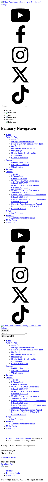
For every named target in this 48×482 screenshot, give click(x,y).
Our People (15, 146)
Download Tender (8, 457)
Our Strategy (16, 151)
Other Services (17, 167)
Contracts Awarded (19, 178)
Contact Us (10, 222)
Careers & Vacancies (19, 158)
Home (8, 134)
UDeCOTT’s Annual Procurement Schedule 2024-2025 (25, 186)
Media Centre (11, 220)
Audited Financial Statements (23, 218)
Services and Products (20, 165)
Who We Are (11, 137)
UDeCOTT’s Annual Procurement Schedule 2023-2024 (25, 191)
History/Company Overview (22, 141)
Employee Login (13, 473)
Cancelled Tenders (18, 208)
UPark (8, 211)
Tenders (9, 171)
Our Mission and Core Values (23, 148)
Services (9, 160)
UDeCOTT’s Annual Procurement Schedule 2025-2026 (25, 182)
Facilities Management (20, 162)
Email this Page (7, 464)
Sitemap (9, 471)
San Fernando (17, 213)
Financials (10, 215)
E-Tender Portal (17, 176)
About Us (15, 139)
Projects (9, 169)
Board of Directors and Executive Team (27, 144)
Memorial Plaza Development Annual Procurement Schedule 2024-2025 (26, 205)
